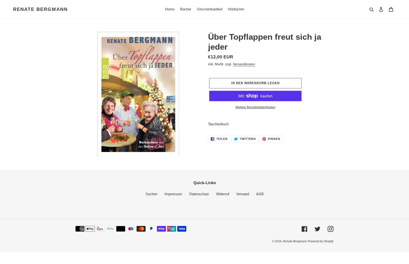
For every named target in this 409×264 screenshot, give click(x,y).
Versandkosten (244, 64)
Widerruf (222, 194)
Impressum (173, 194)
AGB (260, 194)
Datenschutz (199, 194)
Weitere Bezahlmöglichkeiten (255, 107)
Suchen (151, 194)
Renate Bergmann (40, 9)
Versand (242, 194)
